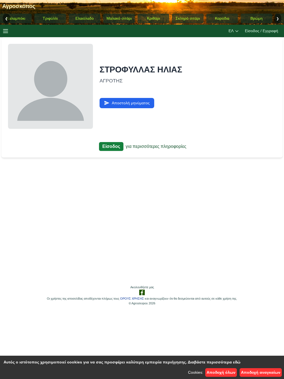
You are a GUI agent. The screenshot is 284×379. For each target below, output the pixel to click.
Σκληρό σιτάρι (188, 18)
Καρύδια (222, 18)
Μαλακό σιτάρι (119, 18)
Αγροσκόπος (18, 6)
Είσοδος (111, 146)
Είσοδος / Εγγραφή (261, 31)
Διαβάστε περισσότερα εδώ (214, 362)
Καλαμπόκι (15, 18)
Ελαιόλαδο (84, 18)
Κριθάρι (153, 18)
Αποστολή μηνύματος (131, 103)
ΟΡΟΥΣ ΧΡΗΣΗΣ (132, 298)
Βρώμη (256, 18)
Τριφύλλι (50, 18)
